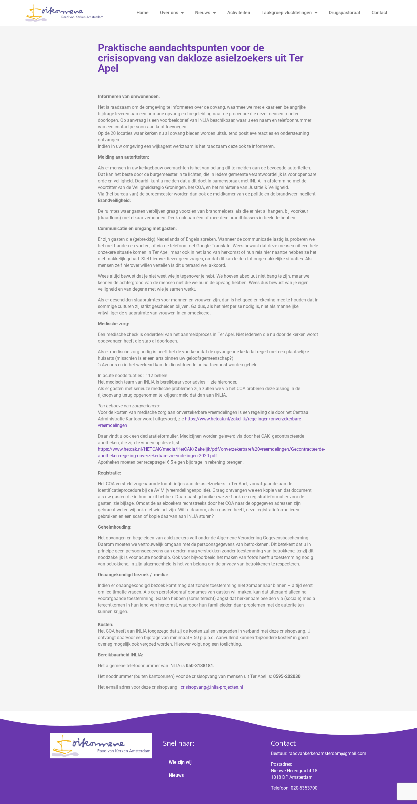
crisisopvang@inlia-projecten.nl (212, 687)
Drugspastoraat (344, 12)
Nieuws (202, 12)
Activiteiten (238, 12)
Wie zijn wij (180, 762)
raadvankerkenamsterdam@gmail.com (327, 753)
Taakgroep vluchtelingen (287, 12)
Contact (379, 12)
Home (142, 12)
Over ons (169, 12)
